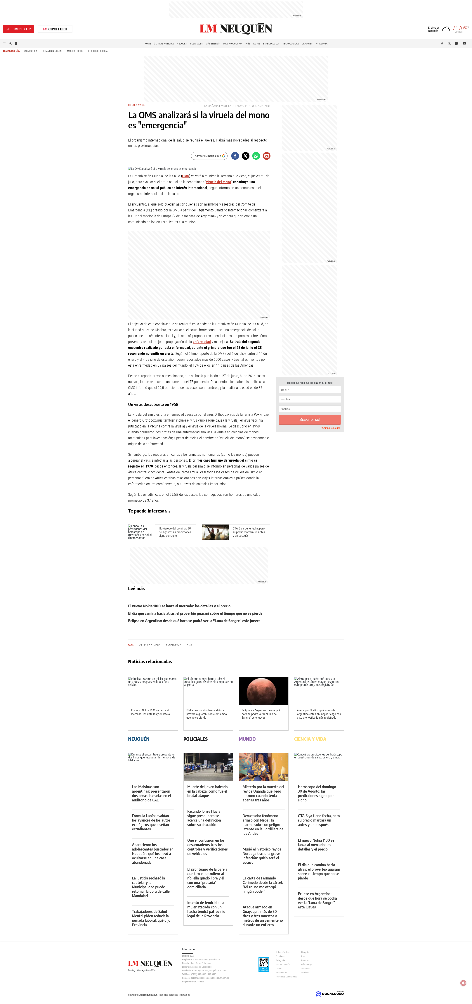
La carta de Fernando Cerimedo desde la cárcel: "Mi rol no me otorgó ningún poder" (263, 884)
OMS (185, 176)
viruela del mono (218, 182)
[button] (4, 43)
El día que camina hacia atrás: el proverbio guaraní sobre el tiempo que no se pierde (195, 613)
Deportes (307, 43)
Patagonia (321, 43)
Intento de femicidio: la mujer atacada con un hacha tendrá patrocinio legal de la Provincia (206, 909)
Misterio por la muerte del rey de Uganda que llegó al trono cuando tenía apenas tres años (263, 793)
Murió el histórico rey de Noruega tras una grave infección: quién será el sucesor (262, 856)
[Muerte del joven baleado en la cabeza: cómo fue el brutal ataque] (208, 767)
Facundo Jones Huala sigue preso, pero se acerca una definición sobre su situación (204, 818)
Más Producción (232, 43)
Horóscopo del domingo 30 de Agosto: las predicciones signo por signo (175, 532)
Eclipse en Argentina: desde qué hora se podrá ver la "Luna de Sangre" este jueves (194, 620)
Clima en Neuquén (52, 51)
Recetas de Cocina (97, 51)
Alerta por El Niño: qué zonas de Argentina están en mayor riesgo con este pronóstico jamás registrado (319, 714)
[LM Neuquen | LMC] (55, 29)
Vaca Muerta (30, 51)
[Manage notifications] (463, 983)
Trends (279, 968)
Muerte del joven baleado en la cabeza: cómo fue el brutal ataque (207, 791)
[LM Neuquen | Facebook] (442, 43)
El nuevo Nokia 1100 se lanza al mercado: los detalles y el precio (179, 605)
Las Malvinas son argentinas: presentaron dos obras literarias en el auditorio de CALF (151, 793)
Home (148, 43)
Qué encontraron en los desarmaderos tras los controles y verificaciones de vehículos (207, 847)
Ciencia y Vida (136, 104)
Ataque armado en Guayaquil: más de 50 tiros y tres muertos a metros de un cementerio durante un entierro (263, 916)
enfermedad (202, 341)
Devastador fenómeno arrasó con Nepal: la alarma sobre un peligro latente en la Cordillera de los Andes (263, 824)
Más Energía (213, 43)
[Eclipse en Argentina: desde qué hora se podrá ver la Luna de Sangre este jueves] (263, 691)
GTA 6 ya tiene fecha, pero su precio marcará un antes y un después (249, 532)
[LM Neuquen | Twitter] (450, 43)
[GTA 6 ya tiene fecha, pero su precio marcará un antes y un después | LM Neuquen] (215, 532)
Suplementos (281, 973)
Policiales (196, 43)
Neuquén (182, 43)
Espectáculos (271, 43)
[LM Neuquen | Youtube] (464, 43)
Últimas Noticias (164, 43)
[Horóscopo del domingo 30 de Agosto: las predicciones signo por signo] (319, 767)
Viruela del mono (232, 105)
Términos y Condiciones (286, 977)
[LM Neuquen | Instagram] (457, 43)
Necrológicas (290, 43)
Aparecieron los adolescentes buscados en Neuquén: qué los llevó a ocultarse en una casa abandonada (152, 853)
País (247, 43)
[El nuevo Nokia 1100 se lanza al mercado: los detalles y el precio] (153, 691)
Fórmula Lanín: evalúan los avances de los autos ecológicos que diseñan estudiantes (151, 822)
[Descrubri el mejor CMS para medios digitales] (330, 997)
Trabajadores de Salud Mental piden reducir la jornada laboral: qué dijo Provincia (151, 918)
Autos (256, 43)
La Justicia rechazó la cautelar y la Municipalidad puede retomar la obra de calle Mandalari (151, 887)
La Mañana (211, 105)
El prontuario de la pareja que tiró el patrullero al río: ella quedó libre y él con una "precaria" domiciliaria (207, 878)
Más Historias (75, 51)
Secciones (305, 968)
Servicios (305, 973)
